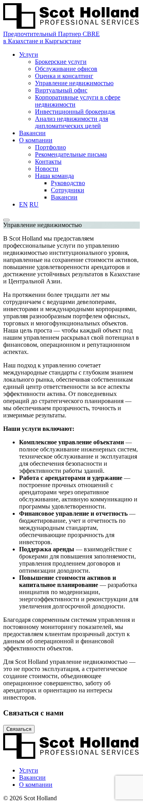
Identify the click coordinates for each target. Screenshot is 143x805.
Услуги (28, 54)
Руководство (68, 183)
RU (34, 204)
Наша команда (54, 175)
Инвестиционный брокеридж (75, 111)
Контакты (48, 161)
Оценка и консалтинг (64, 76)
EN (23, 204)
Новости (46, 168)
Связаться (18, 729)
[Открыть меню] (6, 220)
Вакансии (32, 133)
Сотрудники (67, 190)
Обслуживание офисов (66, 68)
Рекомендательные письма (71, 154)
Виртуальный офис (61, 90)
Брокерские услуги (61, 61)
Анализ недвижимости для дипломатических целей (71, 122)
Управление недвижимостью (74, 83)
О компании (35, 140)
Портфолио (50, 147)
